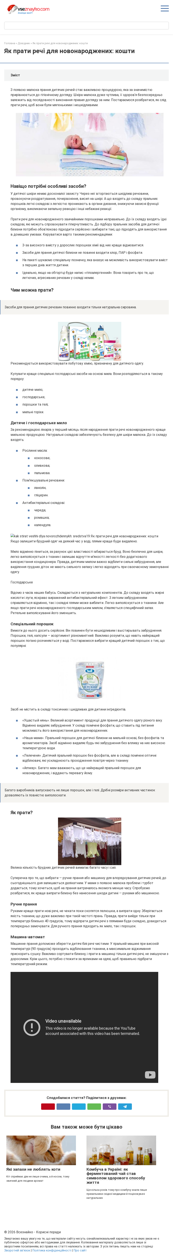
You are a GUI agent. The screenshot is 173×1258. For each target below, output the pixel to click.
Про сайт (80, 1250)
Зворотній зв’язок (17, 1250)
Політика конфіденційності (51, 1250)
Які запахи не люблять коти (33, 1169)
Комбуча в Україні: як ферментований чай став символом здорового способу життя (115, 1176)
